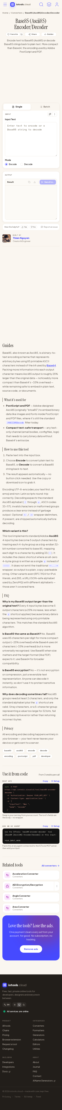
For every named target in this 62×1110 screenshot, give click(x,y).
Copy (45, 781)
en (8, 1005)
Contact (37, 1076)
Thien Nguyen (21, 238)
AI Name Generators (43, 1080)
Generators (38, 1035)
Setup (57, 781)
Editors (36, 1044)
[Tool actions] (54, 114)
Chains (5, 1030)
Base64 (51, 365)
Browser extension (11, 1039)
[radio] (6, 164)
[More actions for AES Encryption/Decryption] (56, 886)
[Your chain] (49, 4)
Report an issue (51, 227)
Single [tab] (18, 106)
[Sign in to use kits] (21, 34)
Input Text (10, 119)
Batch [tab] (46, 106)
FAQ (35, 1071)
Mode (8, 160)
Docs (5, 1071)
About (36, 1062)
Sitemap (28, 1096)
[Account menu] (57, 4)
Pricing (5, 1035)
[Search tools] (41, 4)
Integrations (8, 1066)
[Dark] (24, 1005)
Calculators (38, 1039)
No (34, 227)
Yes (25, 227)
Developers (8, 1062)
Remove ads (31, 948)
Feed (38, 1096)
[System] (19, 1005)
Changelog (8, 1048)
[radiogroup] (31, 164)
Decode (28, 164)
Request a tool (9, 1044)
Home (5, 13)
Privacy (6, 1096)
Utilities (36, 1048)
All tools (6, 1025)
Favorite (14, 34)
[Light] (15, 1005)
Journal (36, 1066)
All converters (49, 865)
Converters (16, 13)
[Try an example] (49, 114)
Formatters (38, 1030)
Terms (17, 1096)
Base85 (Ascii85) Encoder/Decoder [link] (42, 13)
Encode (13, 164)
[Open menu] (5, 4)
